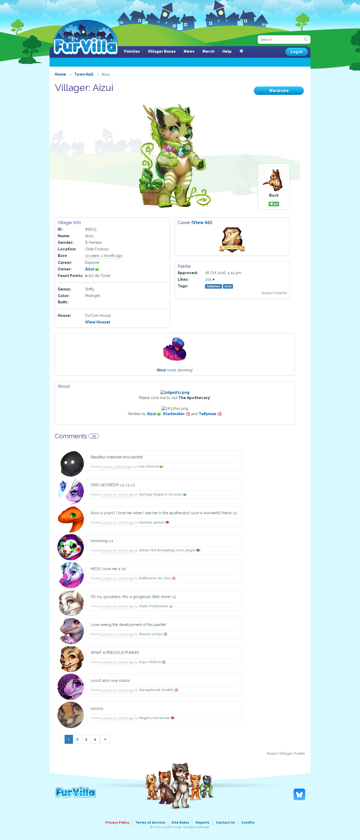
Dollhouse (147, 578)
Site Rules (180, 822)
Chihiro (155, 662)
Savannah (162, 718)
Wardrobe (279, 91)
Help (227, 51)
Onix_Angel (186, 550)
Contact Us (225, 822)
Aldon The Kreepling (156, 550)
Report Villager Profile (286, 753)
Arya (143, 662)
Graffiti (168, 690)
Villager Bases (162, 51)
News (189, 51)
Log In (297, 52)
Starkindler (174, 414)
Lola (141, 466)
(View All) (201, 222)
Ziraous (176, 494)
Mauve (144, 634)
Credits (248, 822)
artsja (157, 634)
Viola (143, 606)
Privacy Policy (117, 822)
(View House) (97, 322)
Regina (145, 718)
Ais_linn (165, 578)
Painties (132, 51)
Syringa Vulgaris (153, 494)
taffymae (213, 286)
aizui (228, 286)
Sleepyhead (149, 690)
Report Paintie (274, 293)
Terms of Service (150, 822)
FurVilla (85, 37)
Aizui (90, 269)
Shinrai (152, 466)
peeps (159, 522)
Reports (203, 822)
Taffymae (208, 414)
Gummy (145, 522)
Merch (208, 51)
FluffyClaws (159, 606)
